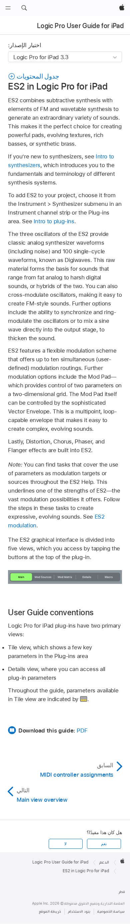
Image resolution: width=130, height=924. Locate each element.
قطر (122, 892)
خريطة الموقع (50, 911)
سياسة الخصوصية (111, 911)
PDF (82, 730)
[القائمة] (8, 8)
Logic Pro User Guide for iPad (80, 26)
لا (65, 843)
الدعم (104, 862)
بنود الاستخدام (79, 911)
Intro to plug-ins (54, 221)
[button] (24, 8)
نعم (104, 843)
